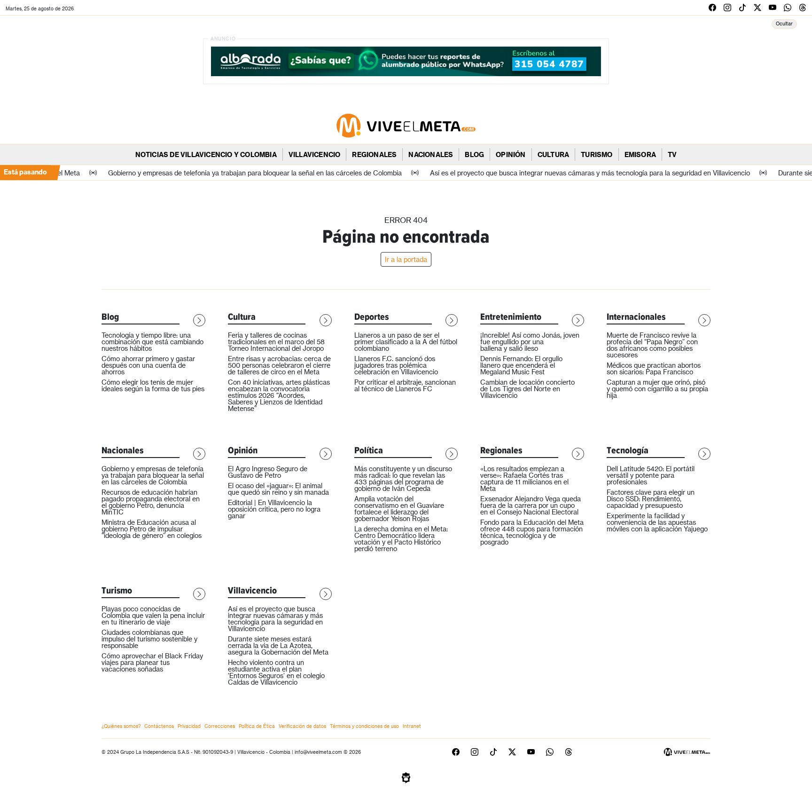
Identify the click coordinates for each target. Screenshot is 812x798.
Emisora (640, 154)
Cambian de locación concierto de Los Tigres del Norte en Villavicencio (527, 388)
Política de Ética (257, 726)
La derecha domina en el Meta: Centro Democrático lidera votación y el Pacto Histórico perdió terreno (401, 539)
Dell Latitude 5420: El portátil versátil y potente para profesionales (651, 475)
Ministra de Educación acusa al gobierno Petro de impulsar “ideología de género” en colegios (152, 528)
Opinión (510, 154)
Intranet (412, 726)
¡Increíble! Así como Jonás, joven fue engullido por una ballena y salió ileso (529, 341)
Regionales (374, 154)
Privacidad (189, 726)
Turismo (596, 154)
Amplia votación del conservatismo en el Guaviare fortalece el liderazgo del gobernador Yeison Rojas (399, 508)
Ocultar (784, 23)
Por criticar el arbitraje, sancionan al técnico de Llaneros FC (405, 385)
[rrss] (712, 7)
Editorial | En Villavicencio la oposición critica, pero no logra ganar (274, 509)
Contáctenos (159, 726)
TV (672, 154)
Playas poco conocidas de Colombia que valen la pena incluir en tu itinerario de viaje (153, 615)
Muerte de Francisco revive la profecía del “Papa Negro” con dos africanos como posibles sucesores (652, 345)
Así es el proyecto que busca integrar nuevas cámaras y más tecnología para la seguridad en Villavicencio (275, 618)
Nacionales (430, 154)
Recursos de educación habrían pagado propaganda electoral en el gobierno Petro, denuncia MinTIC (151, 502)
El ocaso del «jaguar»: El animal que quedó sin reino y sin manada (278, 489)
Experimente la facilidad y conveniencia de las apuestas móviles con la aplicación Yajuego (657, 522)
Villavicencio (315, 154)
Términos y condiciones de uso (364, 726)
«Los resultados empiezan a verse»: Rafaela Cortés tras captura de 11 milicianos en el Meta (524, 478)
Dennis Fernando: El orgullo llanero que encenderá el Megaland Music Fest (521, 365)
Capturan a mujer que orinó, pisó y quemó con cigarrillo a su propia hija (657, 388)
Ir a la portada (406, 259)
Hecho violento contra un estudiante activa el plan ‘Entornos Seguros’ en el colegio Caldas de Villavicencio (276, 672)
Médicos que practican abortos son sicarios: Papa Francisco (654, 368)
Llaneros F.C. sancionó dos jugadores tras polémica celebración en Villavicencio (396, 365)
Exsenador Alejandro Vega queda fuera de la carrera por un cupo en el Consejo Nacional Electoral (530, 505)
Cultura (553, 154)
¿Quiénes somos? (121, 726)
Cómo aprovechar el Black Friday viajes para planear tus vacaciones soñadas (152, 662)
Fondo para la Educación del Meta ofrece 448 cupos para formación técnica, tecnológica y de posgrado (532, 532)
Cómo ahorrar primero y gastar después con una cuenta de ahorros (148, 365)
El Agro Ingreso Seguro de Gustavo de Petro (267, 472)
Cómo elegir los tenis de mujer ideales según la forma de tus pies (153, 385)
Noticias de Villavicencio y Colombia (206, 154)
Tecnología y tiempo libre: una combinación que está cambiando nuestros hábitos (152, 341)
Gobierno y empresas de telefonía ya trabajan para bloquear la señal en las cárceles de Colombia (153, 475)
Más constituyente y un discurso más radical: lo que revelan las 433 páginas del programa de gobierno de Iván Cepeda (403, 478)
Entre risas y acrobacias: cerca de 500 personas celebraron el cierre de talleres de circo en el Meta (279, 365)
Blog (474, 154)
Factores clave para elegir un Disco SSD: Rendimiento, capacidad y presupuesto (651, 498)
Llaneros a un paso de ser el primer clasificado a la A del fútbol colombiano (405, 341)
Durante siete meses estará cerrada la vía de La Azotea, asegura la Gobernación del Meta (278, 645)
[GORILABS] (406, 777)
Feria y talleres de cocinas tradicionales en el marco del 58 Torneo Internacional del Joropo (276, 341)
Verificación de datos (302, 726)
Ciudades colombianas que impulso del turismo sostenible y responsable (149, 638)
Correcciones (219, 726)
